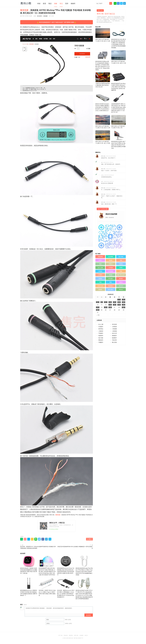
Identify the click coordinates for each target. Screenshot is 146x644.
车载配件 (100, 342)
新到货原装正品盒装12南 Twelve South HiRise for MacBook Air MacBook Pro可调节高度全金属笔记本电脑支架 (118, 145)
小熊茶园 (114, 331)
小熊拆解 (45, 16)
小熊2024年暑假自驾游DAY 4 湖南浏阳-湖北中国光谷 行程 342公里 (102, 85)
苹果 (121, 271)
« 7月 (98, 315)
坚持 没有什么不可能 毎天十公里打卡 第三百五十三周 (102, 127)
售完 (61, 3)
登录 (66, 3)
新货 (44, 3)
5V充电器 (110, 271)
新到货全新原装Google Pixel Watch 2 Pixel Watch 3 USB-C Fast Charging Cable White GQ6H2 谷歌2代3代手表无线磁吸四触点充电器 (84, 571)
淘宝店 (86, 635)
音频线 (100, 278)
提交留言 (88, 615)
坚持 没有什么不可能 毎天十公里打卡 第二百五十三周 (118, 62)
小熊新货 (100, 331)
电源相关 (100, 335)
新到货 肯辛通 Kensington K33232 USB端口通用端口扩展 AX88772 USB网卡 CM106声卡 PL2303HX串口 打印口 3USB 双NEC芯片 (102, 107)
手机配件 (100, 333)
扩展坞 (100, 275)
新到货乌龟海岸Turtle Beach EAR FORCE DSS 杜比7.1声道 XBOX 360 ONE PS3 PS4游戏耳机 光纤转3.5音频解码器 (118, 87)
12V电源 (110, 267)
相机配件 (114, 335)
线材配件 (114, 338)
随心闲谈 (114, 342)
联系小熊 (76, 635)
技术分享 (114, 333)
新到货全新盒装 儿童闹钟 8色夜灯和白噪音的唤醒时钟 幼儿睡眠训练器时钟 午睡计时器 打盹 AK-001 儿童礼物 (28, 570)
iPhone (121, 289)
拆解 (55, 3)
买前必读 (66, 635)
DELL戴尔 (110, 289)
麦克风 (121, 278)
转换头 (121, 282)
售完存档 (39, 16)
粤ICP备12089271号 (78, 638)
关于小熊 (60, 635)
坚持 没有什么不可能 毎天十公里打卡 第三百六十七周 (102, 40)
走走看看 (110, 256)
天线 (100, 282)
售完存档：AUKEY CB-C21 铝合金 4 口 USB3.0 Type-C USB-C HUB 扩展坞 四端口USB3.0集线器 (47, 592)
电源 (100, 264)
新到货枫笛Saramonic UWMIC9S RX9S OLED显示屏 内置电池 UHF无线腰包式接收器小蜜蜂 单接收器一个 (28, 592)
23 (123, 307)
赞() (89, 539)
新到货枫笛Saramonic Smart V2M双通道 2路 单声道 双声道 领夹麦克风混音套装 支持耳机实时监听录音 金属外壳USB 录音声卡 (65, 571)
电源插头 (110, 286)
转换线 (121, 264)
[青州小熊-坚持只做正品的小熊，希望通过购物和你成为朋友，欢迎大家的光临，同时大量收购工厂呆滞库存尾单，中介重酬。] (25, 3)
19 (105, 307)
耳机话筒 (114, 340)
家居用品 (100, 329)
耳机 (121, 260)
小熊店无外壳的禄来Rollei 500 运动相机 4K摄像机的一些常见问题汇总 (75, 547)
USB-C (100, 260)
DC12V (121, 286)
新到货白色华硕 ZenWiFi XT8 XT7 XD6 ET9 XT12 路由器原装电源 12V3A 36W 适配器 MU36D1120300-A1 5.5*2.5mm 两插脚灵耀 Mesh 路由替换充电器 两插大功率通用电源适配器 (84, 594)
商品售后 (71, 635)
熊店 (50, 3)
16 (123, 304)
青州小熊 (51, 515)
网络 (110, 282)
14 (114, 304)
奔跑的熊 (100, 256)
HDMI (120, 267)
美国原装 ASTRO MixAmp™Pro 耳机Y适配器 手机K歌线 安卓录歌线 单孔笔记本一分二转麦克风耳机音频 (56, 515)
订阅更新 (81, 635)
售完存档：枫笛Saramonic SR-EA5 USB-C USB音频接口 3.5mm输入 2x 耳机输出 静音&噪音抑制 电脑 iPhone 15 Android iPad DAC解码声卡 (65, 593)
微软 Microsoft (121, 275)
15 (119, 304)
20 (110, 307)
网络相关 (100, 340)
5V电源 (100, 271)
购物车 (73, 3)
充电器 (110, 275)
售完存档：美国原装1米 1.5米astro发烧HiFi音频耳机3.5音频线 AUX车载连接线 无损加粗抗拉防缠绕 (38, 547)
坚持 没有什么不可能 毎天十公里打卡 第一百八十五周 (102, 142)
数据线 (100, 289)
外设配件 (100, 326)
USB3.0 (111, 264)
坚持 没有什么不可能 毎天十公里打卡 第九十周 (118, 127)
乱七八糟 (100, 267)
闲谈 (38, 3)
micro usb (100, 286)
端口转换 (121, 256)
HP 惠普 (110, 278)
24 (97, 310)
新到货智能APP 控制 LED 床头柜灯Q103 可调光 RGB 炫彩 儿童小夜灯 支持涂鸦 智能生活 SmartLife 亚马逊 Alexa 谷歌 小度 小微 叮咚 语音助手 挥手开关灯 (47, 571)
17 (97, 307)
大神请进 (114, 326)
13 (110, 304)
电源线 (110, 260)
